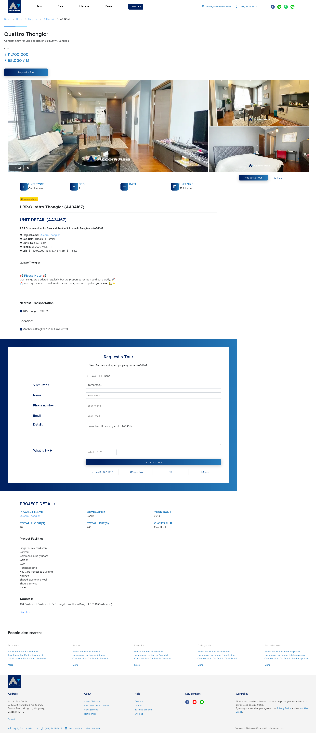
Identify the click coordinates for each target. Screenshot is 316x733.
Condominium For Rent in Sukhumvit (27, 658)
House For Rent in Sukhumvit (23, 651)
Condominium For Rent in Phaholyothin (218, 658)
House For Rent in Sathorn (86, 651)
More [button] (10, 664)
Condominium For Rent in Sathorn (90, 658)
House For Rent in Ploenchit (148, 651)
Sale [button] (60, 6)
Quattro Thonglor (50, 235)
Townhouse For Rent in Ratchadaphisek (284, 655)
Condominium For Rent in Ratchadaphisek (286, 658)
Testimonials (90, 713)
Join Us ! (136, 6)
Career (109, 6)
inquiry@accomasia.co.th (218, 6)
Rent (107, 376)
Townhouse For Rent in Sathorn (88, 655)
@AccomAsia (136, 472)
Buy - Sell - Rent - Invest (96, 705)
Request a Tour (153, 462)
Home (18, 19)
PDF (170, 472)
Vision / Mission (92, 701)
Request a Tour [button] (26, 72)
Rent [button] (39, 6)
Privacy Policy (284, 708)
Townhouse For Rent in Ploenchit (151, 655)
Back (6, 19)
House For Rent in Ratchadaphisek (282, 651)
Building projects (143, 709)
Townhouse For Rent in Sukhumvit (25, 655)
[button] (14, 6)
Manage (84, 6)
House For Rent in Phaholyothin (214, 651)
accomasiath (75, 728)
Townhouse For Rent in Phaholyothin (216, 655)
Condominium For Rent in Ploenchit (152, 658)
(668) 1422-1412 (248, 6)
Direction (25, 612)
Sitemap (139, 713)
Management (91, 709)
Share (206, 472)
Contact (139, 701)
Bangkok (32, 19)
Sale (93, 376)
